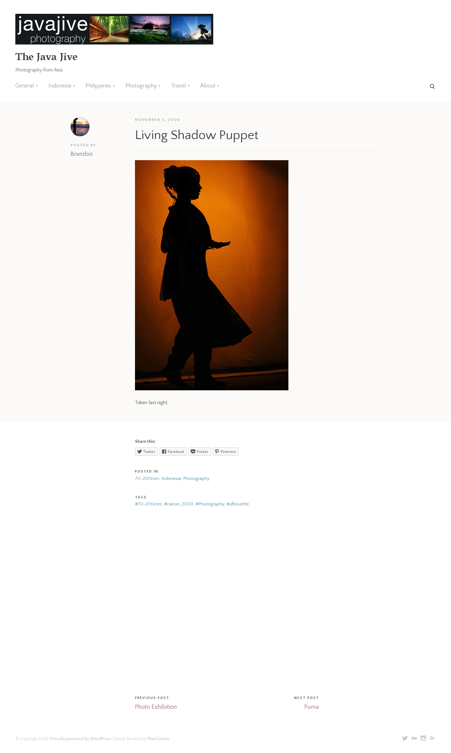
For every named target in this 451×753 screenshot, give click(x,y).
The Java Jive (46, 58)
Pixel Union (158, 738)
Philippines (98, 86)
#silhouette (237, 504)
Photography (141, 86)
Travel (178, 86)
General (24, 86)
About (207, 86)
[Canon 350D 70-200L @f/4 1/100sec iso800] (211, 389)
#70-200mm (148, 504)
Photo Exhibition (156, 707)
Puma (311, 707)
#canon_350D (178, 504)
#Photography (209, 504)
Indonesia (59, 86)
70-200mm (147, 478)
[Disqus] (225, 600)
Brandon (82, 154)
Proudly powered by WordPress (80, 738)
